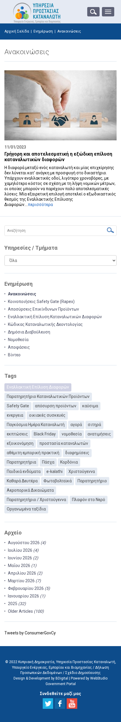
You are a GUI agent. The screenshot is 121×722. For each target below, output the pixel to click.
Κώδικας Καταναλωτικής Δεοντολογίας (45, 324)
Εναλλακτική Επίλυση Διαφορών (38, 387)
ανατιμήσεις (99, 434)
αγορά (76, 424)
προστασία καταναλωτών (63, 443)
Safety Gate (18, 405)
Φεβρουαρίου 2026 (29, 588)
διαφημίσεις (77, 452)
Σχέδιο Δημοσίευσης (83, 673)
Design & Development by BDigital (41, 678)
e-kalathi (54, 471)
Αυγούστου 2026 (27, 542)
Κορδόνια (69, 462)
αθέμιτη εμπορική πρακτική (33, 452)
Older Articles (26, 611)
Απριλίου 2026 (25, 573)
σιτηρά (94, 424)
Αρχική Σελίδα (16, 31)
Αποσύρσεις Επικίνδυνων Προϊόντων (43, 309)
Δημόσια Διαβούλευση (29, 332)
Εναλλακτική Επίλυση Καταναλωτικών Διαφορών (55, 316)
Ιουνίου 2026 (23, 558)
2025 (17, 603)
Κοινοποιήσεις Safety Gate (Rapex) (41, 301)
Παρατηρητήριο (92, 481)
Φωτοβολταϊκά (57, 481)
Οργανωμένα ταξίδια (26, 509)
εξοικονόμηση (20, 443)
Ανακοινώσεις (22, 294)
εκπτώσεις (17, 434)
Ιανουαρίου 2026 (26, 596)
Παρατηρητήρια (21, 462)
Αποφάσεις (19, 347)
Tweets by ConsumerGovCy (30, 633)
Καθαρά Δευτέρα (22, 481)
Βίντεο (14, 355)
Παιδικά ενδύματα (24, 471)
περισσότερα (40, 204)
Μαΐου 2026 (22, 565)
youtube (72, 703)
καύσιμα (90, 405)
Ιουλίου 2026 (23, 550)
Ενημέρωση (43, 31)
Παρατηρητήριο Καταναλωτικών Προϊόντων (48, 396)
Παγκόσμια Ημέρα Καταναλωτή (36, 424)
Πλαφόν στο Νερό (88, 499)
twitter (48, 703)
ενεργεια (15, 415)
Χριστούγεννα (81, 471)
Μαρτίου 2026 (24, 580)
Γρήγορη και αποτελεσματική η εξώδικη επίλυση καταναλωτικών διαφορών (58, 156)
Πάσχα (48, 462)
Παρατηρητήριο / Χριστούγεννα (36, 499)
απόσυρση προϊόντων (55, 405)
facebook (60, 703)
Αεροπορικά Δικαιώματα (30, 490)
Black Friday (45, 434)
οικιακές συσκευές (47, 415)
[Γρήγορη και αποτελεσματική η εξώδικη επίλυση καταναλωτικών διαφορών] (60, 105)
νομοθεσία (72, 434)
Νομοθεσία (18, 339)
